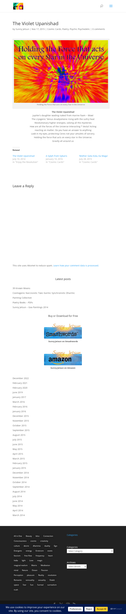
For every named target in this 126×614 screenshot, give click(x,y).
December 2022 (21, 378)
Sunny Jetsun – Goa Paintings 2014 (30, 307)
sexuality (42, 580)
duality (47, 546)
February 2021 (20, 383)
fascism (17, 555)
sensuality (30, 580)
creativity (44, 541)
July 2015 (17, 439)
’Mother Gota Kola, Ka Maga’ (93, 155)
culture (17, 546)
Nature (25, 570)
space (16, 584)
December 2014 (21, 472)
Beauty (29, 536)
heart (50, 555)
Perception (18, 575)
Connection (48, 536)
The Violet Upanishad (24, 155)
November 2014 (21, 477)
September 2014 (21, 486)
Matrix (34, 565)
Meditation (45, 565)
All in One (18, 536)
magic (39, 560)
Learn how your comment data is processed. (76, 265)
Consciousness (20, 541)
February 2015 (20, 463)
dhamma (37, 546)
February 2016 (20, 406)
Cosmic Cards (54, 29)
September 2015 (21, 430)
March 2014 (19, 515)
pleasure (30, 575)
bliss (37, 536)
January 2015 (19, 467)
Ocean (34, 570)
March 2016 (19, 401)
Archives (71, 562)
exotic (50, 550)
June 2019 (18, 392)
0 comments (98, 29)
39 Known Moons (21, 288)
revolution (52, 575)
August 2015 (19, 435)
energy (29, 550)
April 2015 (18, 453)
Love (31, 560)
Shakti (52, 580)
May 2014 (17, 505)
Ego (55, 546)
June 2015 (18, 444)
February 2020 (20, 387)
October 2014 (19, 482)
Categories (72, 547)
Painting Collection (22, 297)
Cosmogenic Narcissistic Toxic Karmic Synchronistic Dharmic (44, 293)
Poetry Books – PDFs (23, 302)
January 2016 (19, 411)
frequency (40, 555)
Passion (44, 570)
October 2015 (19, 425)
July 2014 (17, 496)
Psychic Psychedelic (80, 29)
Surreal (40, 584)
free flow (28, 555)
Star (24, 584)
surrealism (52, 584)
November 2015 (21, 420)
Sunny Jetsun (22, 29)
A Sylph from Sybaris (56, 155)
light (24, 560)
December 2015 (21, 415)
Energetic (18, 550)
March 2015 (19, 458)
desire (26, 546)
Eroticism (40, 550)
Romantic (18, 580)
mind (16, 570)
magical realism (21, 565)
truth (16, 589)
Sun (31, 584)
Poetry (65, 29)
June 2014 (18, 501)
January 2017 (19, 397)
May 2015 (17, 449)
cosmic (33, 541)
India (16, 560)
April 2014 (18, 510)
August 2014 (19, 491)
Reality (41, 575)
